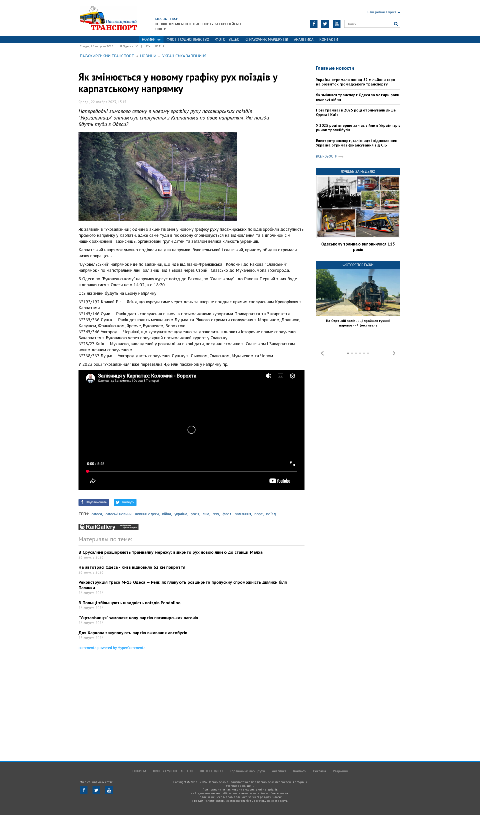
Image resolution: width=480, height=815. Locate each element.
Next (394, 353)
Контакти (329, 39)
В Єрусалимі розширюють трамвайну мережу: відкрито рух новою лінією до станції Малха (170, 552)
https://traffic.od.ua (108, 18)
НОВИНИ (149, 39)
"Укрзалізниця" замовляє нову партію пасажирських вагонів (138, 617)
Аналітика (304, 39)
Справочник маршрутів (267, 39)
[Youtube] (336, 24)
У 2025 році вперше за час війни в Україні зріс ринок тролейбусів (358, 127)
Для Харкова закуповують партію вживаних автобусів (132, 633)
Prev (322, 353)
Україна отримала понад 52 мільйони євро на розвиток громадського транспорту (355, 81)
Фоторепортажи (358, 264)
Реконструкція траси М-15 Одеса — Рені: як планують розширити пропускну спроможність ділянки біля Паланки (182, 584)
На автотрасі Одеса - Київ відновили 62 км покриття (131, 567)
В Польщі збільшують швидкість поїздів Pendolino (129, 603)
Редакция (340, 771)
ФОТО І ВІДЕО (227, 39)
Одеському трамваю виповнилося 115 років (358, 246)
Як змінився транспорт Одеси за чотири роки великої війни (357, 97)
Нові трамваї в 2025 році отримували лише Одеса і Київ (356, 112)
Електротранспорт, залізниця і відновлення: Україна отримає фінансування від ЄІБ (356, 143)
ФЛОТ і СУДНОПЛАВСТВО (187, 39)
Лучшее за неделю (358, 171)
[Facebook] (314, 24)
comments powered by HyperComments (112, 647)
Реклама (319, 771)
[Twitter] (325, 24)
